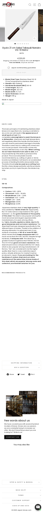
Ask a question (21, 367)
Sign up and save (20, 506)
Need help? (21, 490)
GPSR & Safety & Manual (21, 482)
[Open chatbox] (38, 507)
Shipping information (21, 363)
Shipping (6, 61)
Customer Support (21, 500)
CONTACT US (12, 437)
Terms (21, 495)
